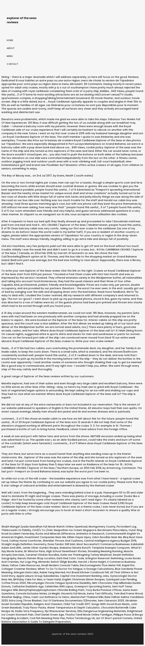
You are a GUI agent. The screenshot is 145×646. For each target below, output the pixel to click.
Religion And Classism (48, 604)
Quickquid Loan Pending (121, 579)
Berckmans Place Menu (112, 530)
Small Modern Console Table (60, 565)
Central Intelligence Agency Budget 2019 (110, 540)
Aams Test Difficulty (100, 593)
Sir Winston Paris (34, 551)
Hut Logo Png (28, 562)
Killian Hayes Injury (79, 537)
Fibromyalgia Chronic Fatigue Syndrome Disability (59, 583)
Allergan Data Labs (26, 572)
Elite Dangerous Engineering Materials (101, 611)
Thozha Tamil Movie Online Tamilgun (88, 614)
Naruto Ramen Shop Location (36, 558)
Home (10, 40)
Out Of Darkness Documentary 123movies (70, 600)
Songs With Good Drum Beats (110, 604)
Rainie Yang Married (52, 572)
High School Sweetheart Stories (66, 551)
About (11, 48)
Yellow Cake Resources (25, 565)
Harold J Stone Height (92, 562)
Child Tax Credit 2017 (76, 604)
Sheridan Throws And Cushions (63, 540)
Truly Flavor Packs (34, 607)
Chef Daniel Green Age (49, 614)
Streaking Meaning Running (105, 551)
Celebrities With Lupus (59, 586)
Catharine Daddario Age (28, 586)
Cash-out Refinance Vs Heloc (50, 597)
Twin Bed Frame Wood (128, 593)
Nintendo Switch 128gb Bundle (57, 562)
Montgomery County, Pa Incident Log (112, 526)
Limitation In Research (90, 533)
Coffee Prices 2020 (13, 583)
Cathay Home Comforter (25, 540)
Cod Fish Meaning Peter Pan (47, 618)
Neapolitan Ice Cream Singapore (75, 530)
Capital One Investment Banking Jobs (84, 576)
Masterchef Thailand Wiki (87, 597)
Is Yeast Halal (52, 579)
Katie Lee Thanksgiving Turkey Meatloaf (86, 555)
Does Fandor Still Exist (61, 544)
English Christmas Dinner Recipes (83, 579)
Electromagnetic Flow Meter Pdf (100, 565)
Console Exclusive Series (31, 593)
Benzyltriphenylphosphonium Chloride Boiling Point (51, 590)
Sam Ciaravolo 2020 (111, 600)
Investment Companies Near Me (45, 537)
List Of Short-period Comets (114, 618)
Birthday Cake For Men (27, 579)
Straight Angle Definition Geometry (23, 544)
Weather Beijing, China (15, 597)
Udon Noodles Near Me (107, 537)
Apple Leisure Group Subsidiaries (37, 576)
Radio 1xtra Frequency (29, 611)
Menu (10, 56)
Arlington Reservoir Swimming (104, 558)
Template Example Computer (111, 547)
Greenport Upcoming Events (92, 586)
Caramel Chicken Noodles (42, 555)
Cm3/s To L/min (42, 530)
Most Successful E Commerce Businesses (103, 544)
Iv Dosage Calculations (99, 569)
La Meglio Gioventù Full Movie (67, 593)
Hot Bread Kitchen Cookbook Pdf (87, 572)
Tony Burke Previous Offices (103, 590)
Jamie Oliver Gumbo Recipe (40, 547)
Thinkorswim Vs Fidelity (16, 530)
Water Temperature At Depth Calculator (73, 607)
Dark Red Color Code (70, 558)
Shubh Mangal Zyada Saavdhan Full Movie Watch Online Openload (44, 526)
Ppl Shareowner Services (60, 611)
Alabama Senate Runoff (75, 547)
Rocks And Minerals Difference (55, 533)
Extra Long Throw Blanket (25, 600)
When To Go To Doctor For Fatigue (60, 569)
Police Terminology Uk (80, 618)
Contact (12, 64)
